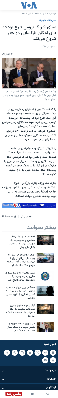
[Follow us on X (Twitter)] (37, 352)
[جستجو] (48, 394)
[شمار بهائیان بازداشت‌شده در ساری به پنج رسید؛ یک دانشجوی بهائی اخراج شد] (45, 276)
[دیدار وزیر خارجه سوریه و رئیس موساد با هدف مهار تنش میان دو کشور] (45, 327)
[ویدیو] (32, 394)
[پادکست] (53, 360)
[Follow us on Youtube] (30, 352)
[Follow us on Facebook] (53, 352)
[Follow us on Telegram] (45, 352)
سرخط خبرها (47, 20)
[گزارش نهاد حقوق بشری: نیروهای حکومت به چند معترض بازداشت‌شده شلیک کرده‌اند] (45, 309)
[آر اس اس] (7, 352)
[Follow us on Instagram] (22, 352)
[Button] (7, 54)
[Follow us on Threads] (15, 352)
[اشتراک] (45, 360)
